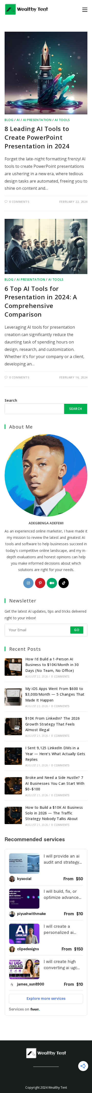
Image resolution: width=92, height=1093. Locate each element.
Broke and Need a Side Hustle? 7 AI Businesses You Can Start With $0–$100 (55, 783)
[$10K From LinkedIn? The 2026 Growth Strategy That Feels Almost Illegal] (13, 726)
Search (11, 400)
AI (18, 120)
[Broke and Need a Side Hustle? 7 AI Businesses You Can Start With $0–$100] (13, 785)
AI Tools (62, 120)
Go (76, 630)
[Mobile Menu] (84, 9)
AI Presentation (37, 120)
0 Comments (19, 202)
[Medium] (52, 583)
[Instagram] (28, 583)
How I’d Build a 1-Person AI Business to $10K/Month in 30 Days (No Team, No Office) (52, 665)
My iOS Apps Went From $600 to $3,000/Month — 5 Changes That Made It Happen (55, 694)
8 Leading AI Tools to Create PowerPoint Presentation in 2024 (37, 137)
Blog (9, 120)
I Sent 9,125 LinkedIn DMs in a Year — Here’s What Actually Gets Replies (55, 753)
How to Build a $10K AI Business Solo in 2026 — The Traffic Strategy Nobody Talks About (54, 813)
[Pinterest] (40, 583)
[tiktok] (64, 583)
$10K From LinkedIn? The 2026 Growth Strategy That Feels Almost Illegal (52, 724)
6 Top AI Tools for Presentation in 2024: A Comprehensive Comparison (41, 301)
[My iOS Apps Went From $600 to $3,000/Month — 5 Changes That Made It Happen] (13, 697)
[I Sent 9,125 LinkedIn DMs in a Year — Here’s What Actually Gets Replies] (13, 756)
